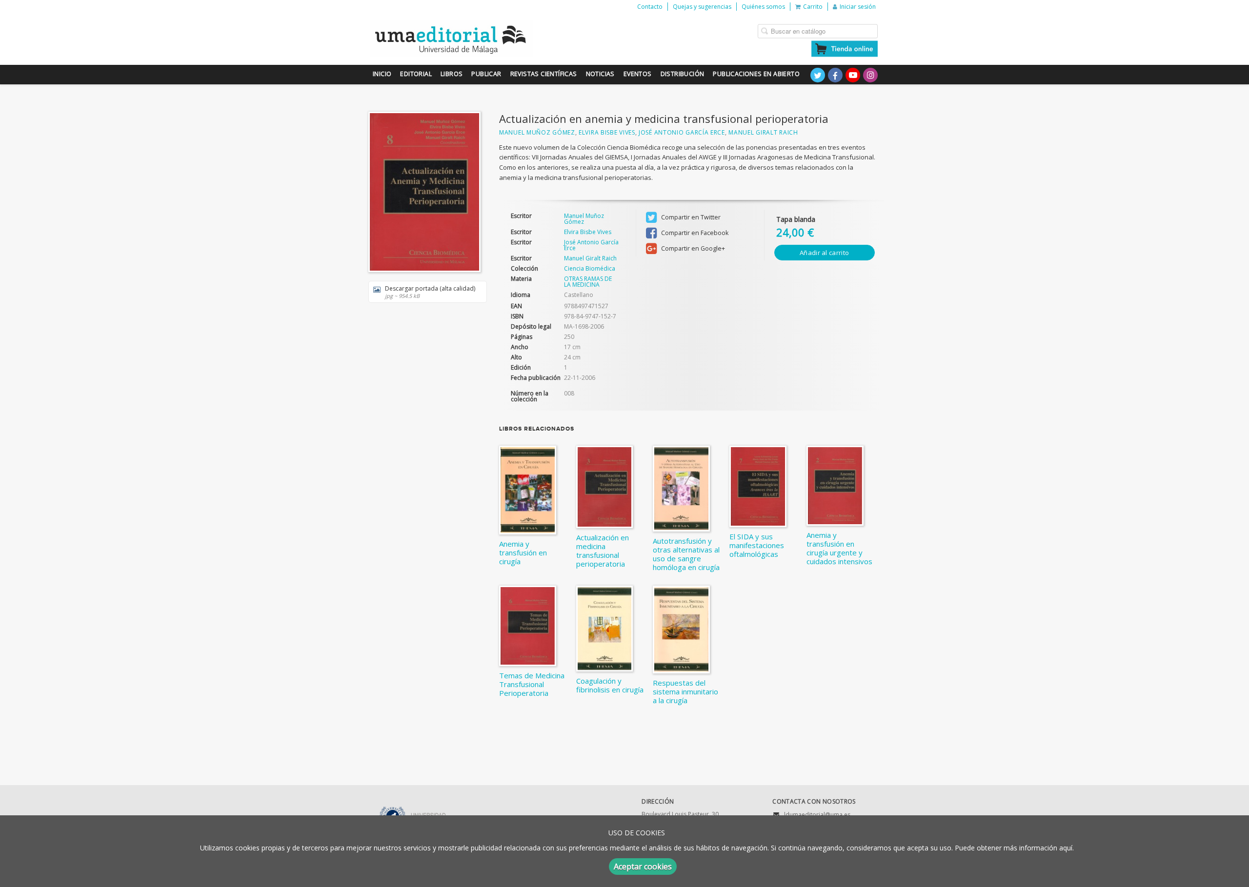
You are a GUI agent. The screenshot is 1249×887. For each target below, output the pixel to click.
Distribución (683, 74)
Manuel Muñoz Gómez (537, 132)
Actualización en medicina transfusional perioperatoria (602, 550)
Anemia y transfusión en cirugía (523, 552)
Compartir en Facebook (694, 233)
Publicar (486, 74)
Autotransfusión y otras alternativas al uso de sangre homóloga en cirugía (686, 554)
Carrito (813, 6)
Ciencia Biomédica (589, 269)
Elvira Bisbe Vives (607, 132)
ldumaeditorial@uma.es (817, 814)
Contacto (650, 6)
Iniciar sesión (858, 6)
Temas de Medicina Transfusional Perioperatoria (531, 684)
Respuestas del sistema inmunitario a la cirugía (685, 691)
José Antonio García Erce (682, 132)
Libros (452, 74)
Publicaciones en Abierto (756, 74)
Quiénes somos (763, 6)
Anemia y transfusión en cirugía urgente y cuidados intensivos (839, 548)
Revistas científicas (543, 74)
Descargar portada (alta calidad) (430, 291)
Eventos (638, 74)
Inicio (382, 74)
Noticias (600, 74)
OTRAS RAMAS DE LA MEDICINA (588, 282)
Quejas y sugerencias (702, 6)
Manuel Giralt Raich (763, 132)
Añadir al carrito (824, 252)
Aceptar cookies (643, 866)
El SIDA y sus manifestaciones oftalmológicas (756, 545)
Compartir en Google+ (692, 248)
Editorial (416, 74)
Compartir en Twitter (690, 217)
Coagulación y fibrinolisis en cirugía (610, 685)
